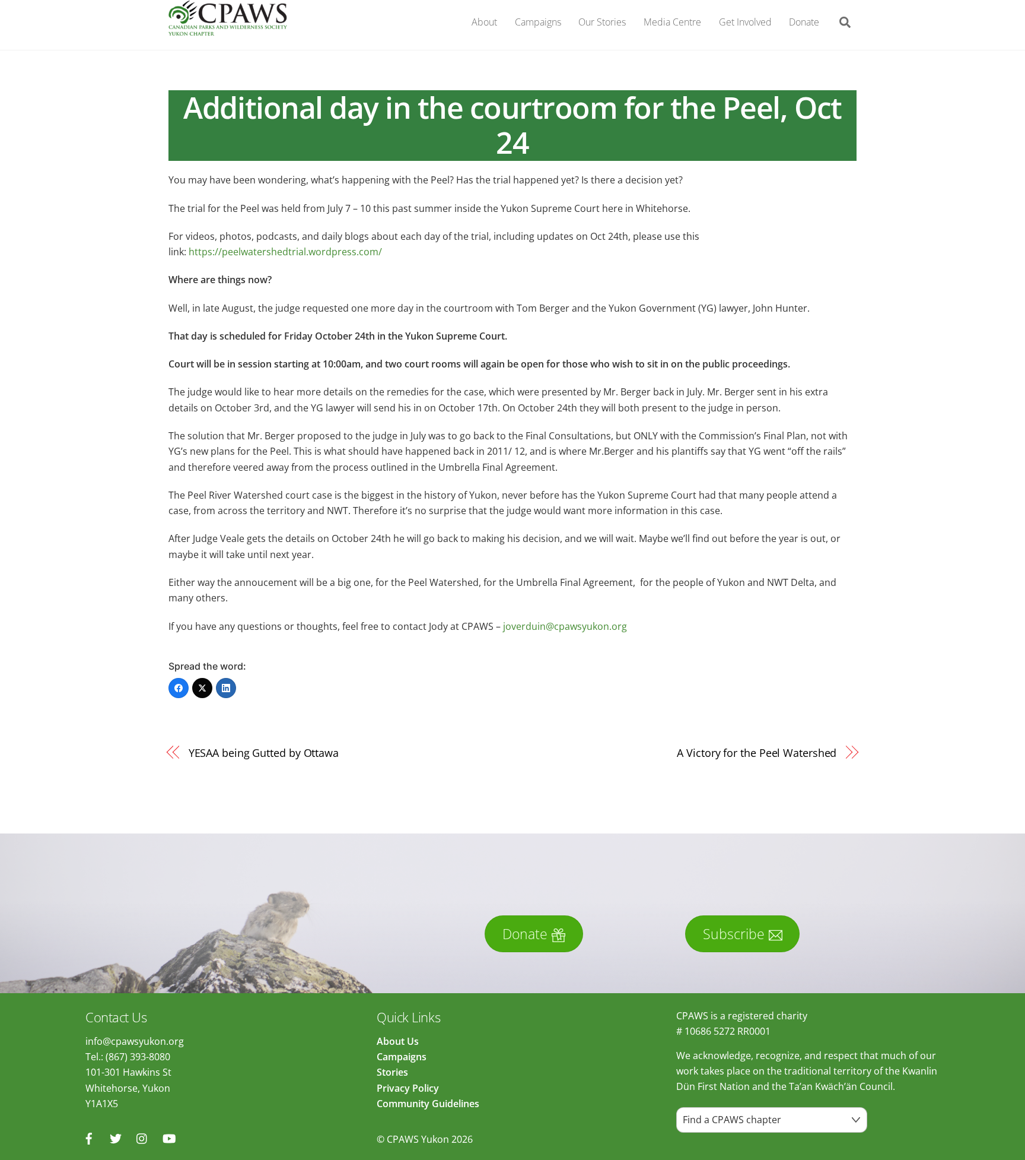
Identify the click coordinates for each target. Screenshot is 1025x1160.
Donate (804, 21)
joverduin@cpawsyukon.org (565, 626)
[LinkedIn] (226, 688)
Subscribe (734, 933)
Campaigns (538, 21)
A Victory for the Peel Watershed (756, 752)
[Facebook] (178, 688)
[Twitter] (202, 688)
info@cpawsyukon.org (134, 1041)
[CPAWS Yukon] (227, 29)
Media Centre (672, 21)
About (484, 21)
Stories (392, 1072)
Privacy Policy (408, 1088)
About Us (398, 1041)
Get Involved (745, 21)
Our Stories (602, 21)
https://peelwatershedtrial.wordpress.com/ (285, 251)
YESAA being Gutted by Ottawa (264, 752)
